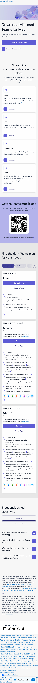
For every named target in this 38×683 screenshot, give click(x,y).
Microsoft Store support (28, 638)
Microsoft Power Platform (11, 656)
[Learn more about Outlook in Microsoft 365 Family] (26, 452)
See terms (25, 336)
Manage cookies (5, 679)
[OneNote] (24, 396)
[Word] (8, 396)
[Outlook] (20, 396)
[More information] (33, 237)
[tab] (8, 266)
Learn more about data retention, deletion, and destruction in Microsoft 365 (19, 589)
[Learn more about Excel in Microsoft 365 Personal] (12, 365)
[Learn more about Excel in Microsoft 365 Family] (12, 452)
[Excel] (12, 396)
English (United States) (7, 672)
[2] (3, 593)
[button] (24, 680)
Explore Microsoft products (16, 635)
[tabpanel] (19, 382)
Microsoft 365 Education (7, 647)
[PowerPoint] (16, 396)
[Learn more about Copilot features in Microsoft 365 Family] (10, 458)
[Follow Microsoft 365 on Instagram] (18, 628)
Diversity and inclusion (30, 668)
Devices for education (7, 645)
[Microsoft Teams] (4, 314)
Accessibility (4, 670)
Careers (18, 665)
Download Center (15, 638)
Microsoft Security (13, 654)
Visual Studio (11, 665)
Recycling (3, 682)
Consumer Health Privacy (8, 677)
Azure (19, 658)
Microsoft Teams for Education (23, 645)
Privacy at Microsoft (10, 668)
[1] (3, 574)
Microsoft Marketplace (18, 663)
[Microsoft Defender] (32, 396)
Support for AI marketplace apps (20, 661)
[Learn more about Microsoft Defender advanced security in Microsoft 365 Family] (33, 466)
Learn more (9, 614)
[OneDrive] (28, 396)
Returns (2, 640)
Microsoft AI (4, 654)
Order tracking (9, 640)
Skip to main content (7, 1)
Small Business (12, 658)
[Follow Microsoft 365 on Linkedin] (4, 628)
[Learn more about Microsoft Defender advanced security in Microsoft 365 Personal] (25, 379)
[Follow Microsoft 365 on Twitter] (9, 628)
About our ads (10, 682)
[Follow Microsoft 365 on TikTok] (23, 628)
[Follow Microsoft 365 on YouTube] (13, 628)
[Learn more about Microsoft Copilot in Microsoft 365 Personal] (32, 367)
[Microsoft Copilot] (4, 396)
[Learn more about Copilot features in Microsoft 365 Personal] (10, 371)
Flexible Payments (14, 642)
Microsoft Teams (24, 656)
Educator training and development (11, 649)
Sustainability (12, 670)
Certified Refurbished (21, 640)
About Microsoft (26, 665)
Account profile (5, 638)
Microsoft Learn (5, 661)
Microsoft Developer (27, 658)
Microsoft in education (28, 642)
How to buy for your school (24, 647)
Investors (19, 668)
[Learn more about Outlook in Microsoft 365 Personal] (26, 365)
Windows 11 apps (31, 635)
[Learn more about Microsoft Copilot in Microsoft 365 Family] (32, 454)
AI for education (10, 652)
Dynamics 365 (24, 654)
